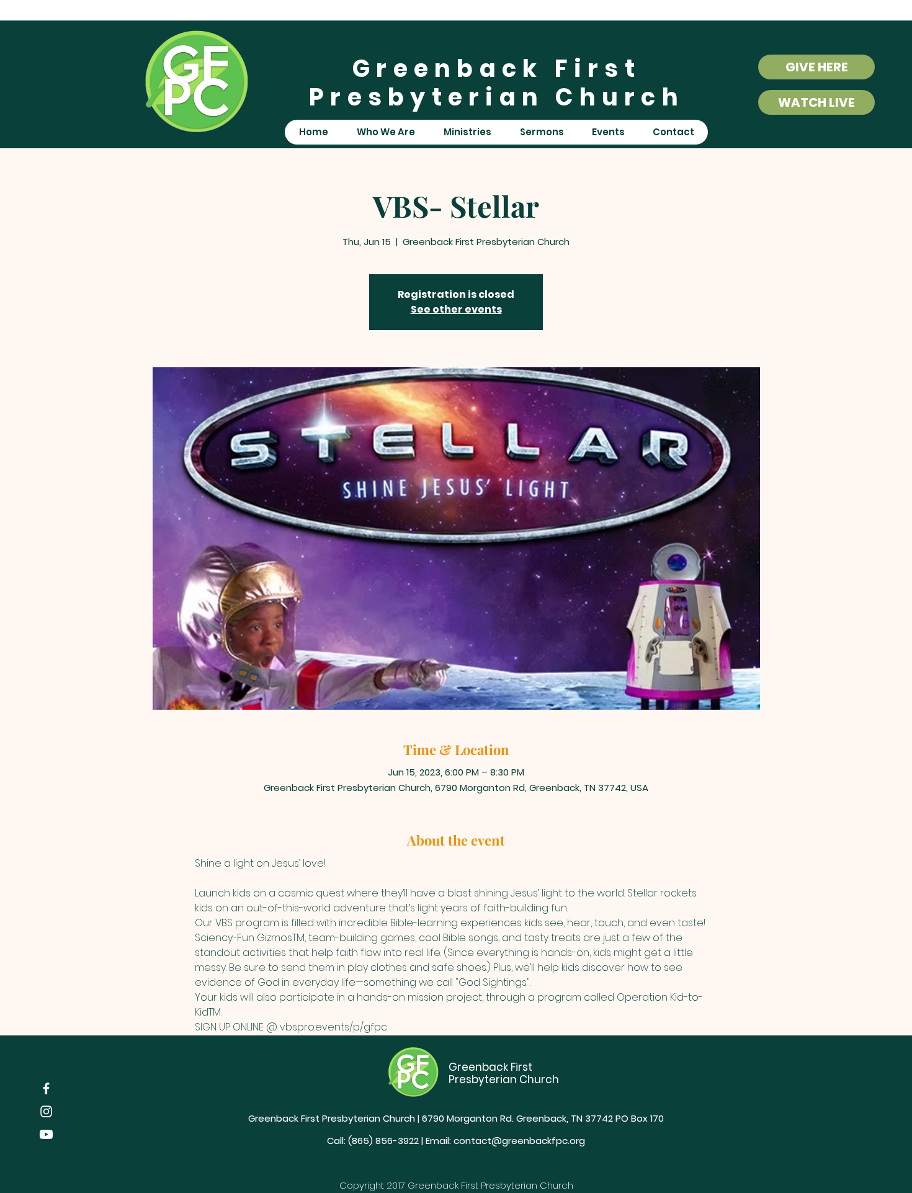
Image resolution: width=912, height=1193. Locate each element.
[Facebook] (46, 1088)
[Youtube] (46, 1134)
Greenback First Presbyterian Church (496, 83)
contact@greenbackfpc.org (519, 1140)
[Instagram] (46, 1111)
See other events (456, 309)
